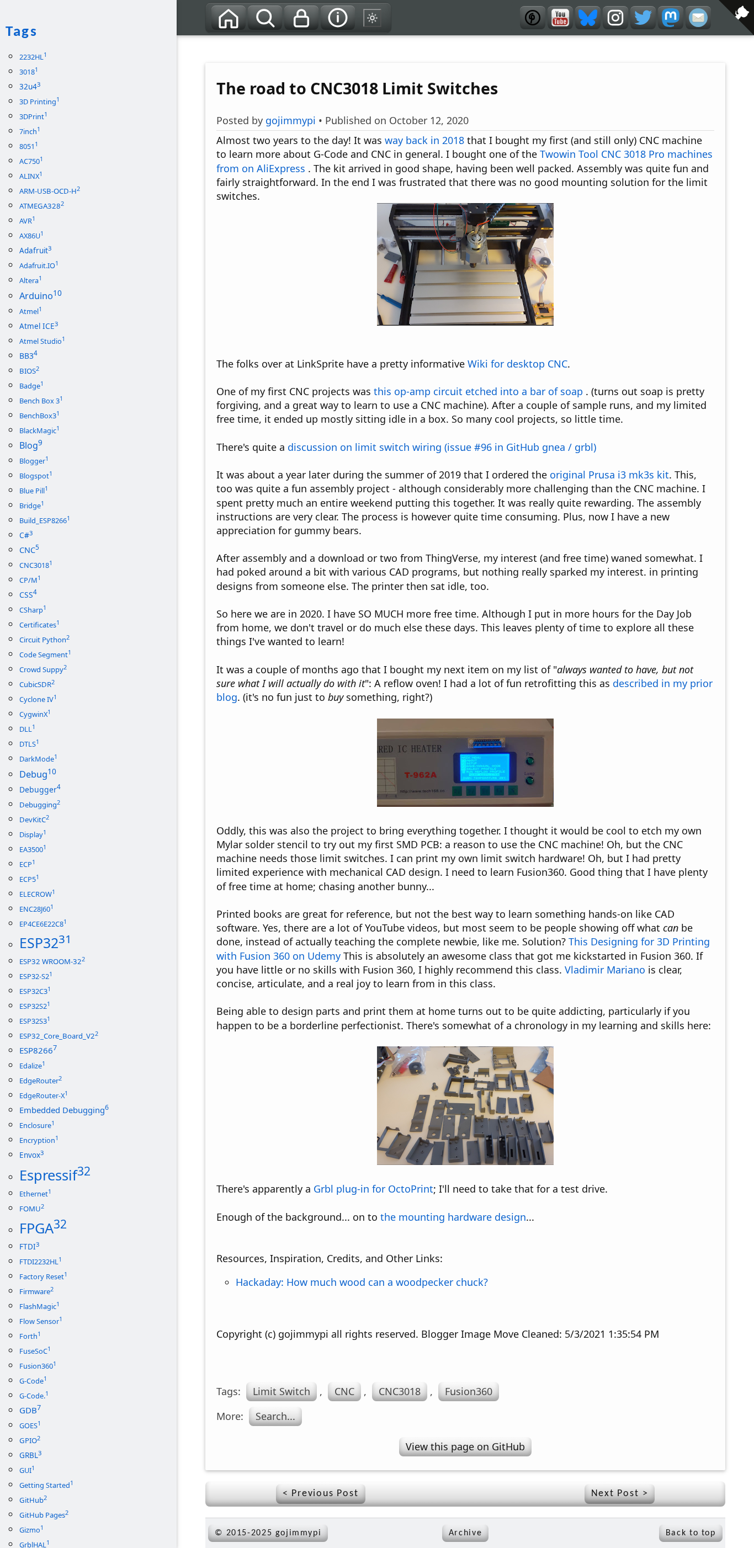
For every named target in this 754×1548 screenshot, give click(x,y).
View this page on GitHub (465, 1446)
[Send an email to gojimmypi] (698, 17)
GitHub (33, 1500)
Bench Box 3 (41, 401)
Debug (37, 774)
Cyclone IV (38, 699)
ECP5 (29, 879)
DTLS (29, 744)
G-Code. (34, 1396)
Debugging (39, 805)
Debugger (40, 789)
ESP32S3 (34, 1021)
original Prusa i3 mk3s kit (609, 474)
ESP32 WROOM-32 (52, 961)
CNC (344, 1391)
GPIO (29, 1440)
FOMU (31, 1209)
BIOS (29, 371)
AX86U (31, 236)
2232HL (33, 57)
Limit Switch (281, 1391)
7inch (29, 131)
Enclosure (37, 1125)
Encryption (39, 1140)
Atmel (30, 311)
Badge (31, 386)
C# (26, 535)
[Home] (228, 18)
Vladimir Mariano (605, 969)
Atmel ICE (38, 326)
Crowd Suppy (43, 669)
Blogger (34, 461)
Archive (465, 1533)
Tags (230, 44)
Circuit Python (44, 640)
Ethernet (35, 1194)
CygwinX (35, 714)
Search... (275, 1416)
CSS (28, 594)
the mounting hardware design (453, 1216)
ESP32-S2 (35, 976)
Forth (30, 1336)
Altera (30, 280)
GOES (30, 1425)
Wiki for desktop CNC (517, 363)
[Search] (265, 18)
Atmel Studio (42, 341)
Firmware (36, 1291)
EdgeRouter (40, 1081)
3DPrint (33, 116)
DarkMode (38, 759)
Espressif (55, 1175)
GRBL (30, 1455)
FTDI (29, 1247)
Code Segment (45, 654)
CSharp (32, 610)
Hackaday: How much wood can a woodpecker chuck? (362, 1282)
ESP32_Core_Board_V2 (58, 1036)
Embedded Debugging (64, 1109)
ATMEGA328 (41, 206)
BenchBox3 (39, 416)
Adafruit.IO (39, 265)
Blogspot (35, 476)
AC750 (31, 161)
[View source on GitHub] (185, 42)
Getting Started (46, 1485)
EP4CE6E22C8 (43, 924)
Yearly (276, 44)
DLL (27, 729)
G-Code (33, 1381)
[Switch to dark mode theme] (372, 17)
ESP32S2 (34, 1006)
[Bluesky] (588, 17)
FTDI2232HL (40, 1262)
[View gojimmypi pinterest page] (532, 17)
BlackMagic (39, 430)
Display (32, 834)
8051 (28, 146)
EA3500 (32, 849)
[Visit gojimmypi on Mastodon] (670, 17)
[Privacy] (301, 18)
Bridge (31, 505)
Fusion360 (468, 1391)
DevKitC (34, 819)
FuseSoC (35, 1351)
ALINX (31, 176)
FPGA (43, 1228)
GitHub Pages (43, 1515)
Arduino (40, 296)
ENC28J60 (36, 909)
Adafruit (35, 251)
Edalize (32, 1066)
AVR (27, 221)
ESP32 (45, 942)
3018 (28, 72)
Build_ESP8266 (44, 520)
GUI (27, 1470)
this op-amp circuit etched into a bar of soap (478, 391)
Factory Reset (43, 1276)
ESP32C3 (35, 991)
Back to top (691, 1533)
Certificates (39, 625)
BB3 (28, 355)
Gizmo (31, 1530)
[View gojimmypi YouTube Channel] (560, 17)
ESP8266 (38, 1050)
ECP (27, 864)
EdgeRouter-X (43, 1095)
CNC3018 (400, 1391)
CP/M (30, 580)
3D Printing (39, 102)
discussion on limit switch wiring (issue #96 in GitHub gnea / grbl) (442, 447)
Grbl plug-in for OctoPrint (373, 1188)
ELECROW (37, 894)
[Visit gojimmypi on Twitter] (643, 17)
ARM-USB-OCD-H (49, 191)
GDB (30, 1410)
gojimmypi (291, 120)
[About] (338, 18)
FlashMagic (39, 1306)
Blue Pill (33, 491)
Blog (31, 445)
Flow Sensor (40, 1321)
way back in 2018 (424, 140)
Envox (31, 1155)
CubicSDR (37, 684)
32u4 (29, 87)
